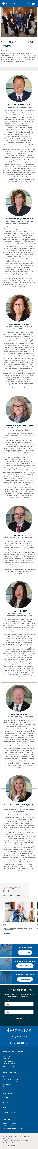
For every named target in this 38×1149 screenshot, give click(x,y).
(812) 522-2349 (19, 1036)
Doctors (6, 1059)
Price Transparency (10, 1112)
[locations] (29, 3)
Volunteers (7, 1084)
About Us (6, 1077)
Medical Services (9, 1061)
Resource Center (9, 1110)
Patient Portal (8, 1100)
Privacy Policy (8, 1126)
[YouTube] (22, 1043)
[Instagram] (18, 1043)
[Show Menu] (33, 3)
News (12, 895)
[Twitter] (14, 1043)
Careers (6, 1087)
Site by (5, 1146)
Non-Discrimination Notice (12, 1128)
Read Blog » (7, 933)
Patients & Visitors (9, 1064)
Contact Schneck (9, 1066)
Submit (19, 1018)
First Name (8, 1001)
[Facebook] (10, 1043)
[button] (9, 936)
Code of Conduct (9, 1123)
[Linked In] (27, 1043)
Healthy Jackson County (12, 1082)
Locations (6, 1056)
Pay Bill (5, 1097)
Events (19, 895)
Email (6, 1009)
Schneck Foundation (10, 1079)
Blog (4, 895)
